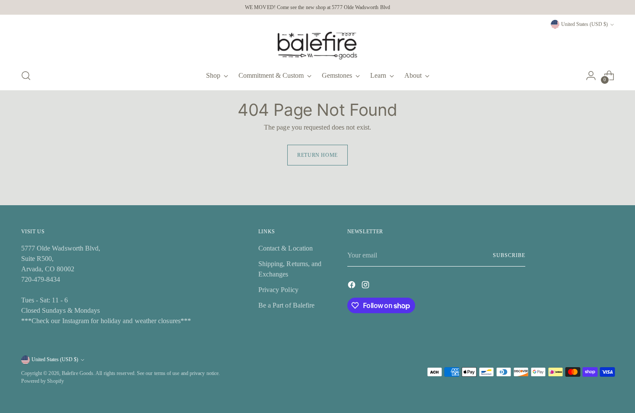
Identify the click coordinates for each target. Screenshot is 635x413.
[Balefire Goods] (317, 45)
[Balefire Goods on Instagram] (366, 286)
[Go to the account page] (591, 75)
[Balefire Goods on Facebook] (352, 286)
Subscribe (509, 255)
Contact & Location (285, 248)
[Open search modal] (26, 75)
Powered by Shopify (42, 381)
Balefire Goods (77, 373)
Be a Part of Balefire (286, 305)
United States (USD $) (584, 24)
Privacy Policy (278, 289)
